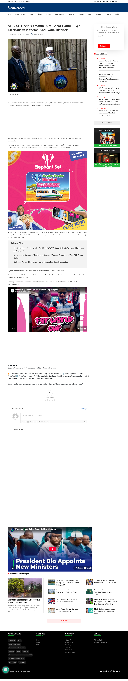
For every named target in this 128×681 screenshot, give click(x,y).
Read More (64, 620)
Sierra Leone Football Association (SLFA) (20, 655)
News (9, 14)
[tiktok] (101, 1)
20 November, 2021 (14, 34)
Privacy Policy (98, 640)
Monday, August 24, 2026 (16, 1)
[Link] (44, 422)
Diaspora (99, 14)
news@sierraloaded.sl (74, 376)
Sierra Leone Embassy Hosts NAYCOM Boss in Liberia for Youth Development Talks (109, 101)
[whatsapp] (115, 1)
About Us (68, 640)
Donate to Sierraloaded (45, 378)
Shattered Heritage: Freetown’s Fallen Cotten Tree (24, 601)
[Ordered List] (33, 422)
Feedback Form (70, 652)
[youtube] (113, 1)
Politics (48, 14)
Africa (109, 14)
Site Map (68, 645)
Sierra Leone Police (14, 644)
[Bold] (22, 422)
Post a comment (38, 34)
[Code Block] (42, 422)
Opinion (117, 14)
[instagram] (98, 1)
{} (47, 421)
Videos (39, 14)
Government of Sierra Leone (17, 648)
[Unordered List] (36, 422)
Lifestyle (71, 14)
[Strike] (30, 422)
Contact (28, 1)
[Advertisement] (84, 7)
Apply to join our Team (27, 378)
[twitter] (104, 1)
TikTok (74, 373)
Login (85, 409)
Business (81, 14)
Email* (100, 36)
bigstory (11, 651)
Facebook (30, 373)
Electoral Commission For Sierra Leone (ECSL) (25, 368)
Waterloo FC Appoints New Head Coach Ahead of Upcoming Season (109, 113)
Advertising (69, 642)
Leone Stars (12, 662)
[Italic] (25, 422)
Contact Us (68, 650)
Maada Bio (12, 640)
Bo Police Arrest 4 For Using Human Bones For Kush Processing (41, 262)
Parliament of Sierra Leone (16, 658)
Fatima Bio (22, 662)
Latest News (101, 54)
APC (19, 640)
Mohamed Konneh (49, 368)
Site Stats (68, 647)
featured (25, 651)
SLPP (18, 651)
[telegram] (107, 1)
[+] (50, 421)
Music (31, 14)
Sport (90, 14)
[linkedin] (109, 1)
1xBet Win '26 (20, 14)
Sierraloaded (19, 373)
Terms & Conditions (100, 642)
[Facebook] (95, 1)
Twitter (50, 373)
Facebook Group (41, 373)
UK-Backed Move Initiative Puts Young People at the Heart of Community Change (109, 90)
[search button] (33, 1)
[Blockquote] (39, 422)
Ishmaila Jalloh (13, 94)
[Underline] (28, 422)
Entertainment (59, 14)
